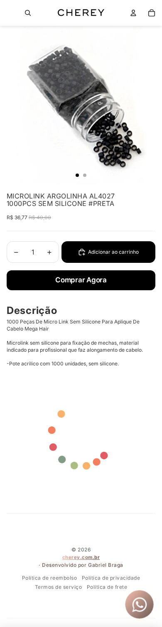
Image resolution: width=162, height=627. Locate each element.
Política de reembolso (49, 578)
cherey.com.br (81, 557)
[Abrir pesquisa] (28, 13)
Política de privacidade (111, 578)
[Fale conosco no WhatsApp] (139, 604)
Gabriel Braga (105, 565)
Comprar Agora (81, 280)
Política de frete (107, 587)
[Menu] (10, 12)
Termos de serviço (58, 587)
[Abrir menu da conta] (133, 13)
